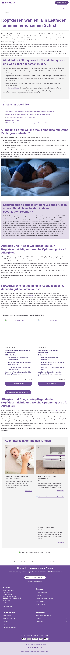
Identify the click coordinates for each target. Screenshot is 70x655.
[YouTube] (32, 647)
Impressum (44, 644)
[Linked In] (37, 647)
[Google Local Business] (39, 647)
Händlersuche (40, 601)
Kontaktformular (8, 606)
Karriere (38, 595)
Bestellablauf (7, 615)
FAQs (4, 624)
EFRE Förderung (41, 604)
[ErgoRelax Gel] (51, 332)
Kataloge (38, 618)
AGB (22, 635)
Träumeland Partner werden (44, 598)
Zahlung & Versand (9, 618)
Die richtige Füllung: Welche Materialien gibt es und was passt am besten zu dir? (30, 111)
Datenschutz (29, 635)
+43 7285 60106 (11, 596)
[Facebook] (28, 647)
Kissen (31, 295)
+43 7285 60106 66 (15, 598)
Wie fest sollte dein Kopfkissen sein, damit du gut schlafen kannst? (26, 123)
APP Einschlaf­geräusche (43, 615)
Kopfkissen (58, 410)
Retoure (5, 621)
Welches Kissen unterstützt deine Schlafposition (21, 117)
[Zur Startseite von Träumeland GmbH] (25, 2)
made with (25, 652)
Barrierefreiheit (44, 635)
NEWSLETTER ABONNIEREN (35, 577)
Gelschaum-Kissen (12, 88)
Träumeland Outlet (41, 592)
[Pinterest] (35, 647)
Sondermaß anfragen (9, 627)
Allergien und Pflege (12, 120)
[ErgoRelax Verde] (18, 332)
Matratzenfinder (61, 2)
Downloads (39, 621)
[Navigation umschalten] (67, 9)
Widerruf (36, 635)
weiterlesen (28, 491)
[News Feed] (41, 647)
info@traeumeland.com (10, 603)
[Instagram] (30, 647)
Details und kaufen (18, 383)
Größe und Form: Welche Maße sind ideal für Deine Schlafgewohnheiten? (28, 114)
